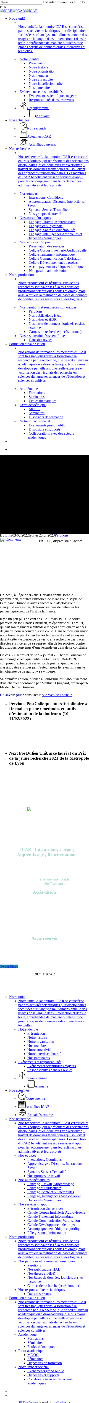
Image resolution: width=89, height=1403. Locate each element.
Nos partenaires (38, 1058)
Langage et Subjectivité (44, 1188)
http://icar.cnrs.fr (55, 883)
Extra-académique (31, 1351)
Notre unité (17, 997)
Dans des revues (39, 1294)
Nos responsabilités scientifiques (41, 1290)
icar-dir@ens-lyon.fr (54, 879)
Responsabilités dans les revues (49, 1070)
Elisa (8, 535)
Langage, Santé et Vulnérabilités (50, 1192)
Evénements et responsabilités (39, 1062)
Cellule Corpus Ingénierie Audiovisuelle (56, 1212)
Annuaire (44, 901)
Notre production (21, 1237)
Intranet (44, 951)
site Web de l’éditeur (57, 695)
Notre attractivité (39, 1050)
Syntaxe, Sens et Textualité (46, 1172)
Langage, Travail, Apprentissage (50, 1184)
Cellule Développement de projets (51, 1224)
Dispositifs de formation (44, 1363)
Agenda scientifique (44, 905)
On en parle (44, 913)
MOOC (33, 1355)
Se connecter (44, 947)
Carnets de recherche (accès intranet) (53, 1286)
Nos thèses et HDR (41, 1273)
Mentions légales (44, 925)
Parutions (61, 535)
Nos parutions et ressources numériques (46, 1261)
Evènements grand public (45, 1371)
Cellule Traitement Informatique (50, 1216)
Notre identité (28, 1029)
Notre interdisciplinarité (44, 1054)
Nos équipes (27, 1155)
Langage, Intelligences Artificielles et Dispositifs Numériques (54, 1198)
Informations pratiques (45, 917)
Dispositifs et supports (43, 1375)
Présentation (36, 1033)
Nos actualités (19, 1090)
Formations (35, 1338)
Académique (27, 1334)
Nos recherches (20, 1119)
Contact (44, 929)
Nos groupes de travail (43, 1176)
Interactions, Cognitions (44, 1159)
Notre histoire (37, 1037)
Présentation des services (45, 1208)
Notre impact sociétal (33, 1367)
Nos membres (37, 1046)
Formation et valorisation (27, 1298)
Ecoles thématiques (41, 1347)
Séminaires (35, 1342)
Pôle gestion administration (46, 1233)
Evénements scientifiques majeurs (51, 1066)
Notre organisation (40, 1041)
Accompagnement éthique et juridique (54, 1229)
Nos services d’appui (33, 1204)
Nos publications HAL (43, 1269)
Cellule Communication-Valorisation (53, 1220)
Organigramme (44, 921)
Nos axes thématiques (34, 1180)
